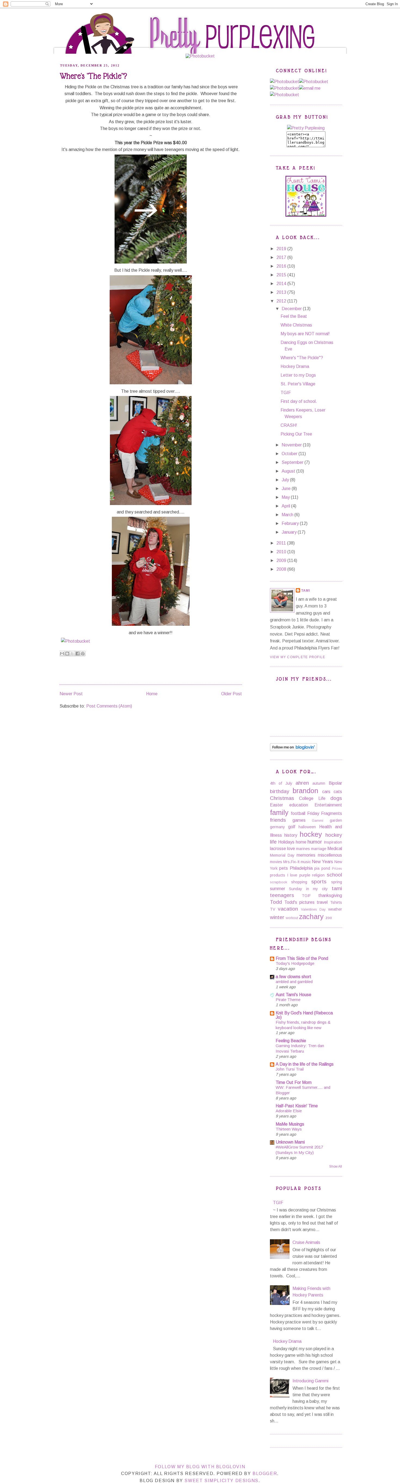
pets (283, 868)
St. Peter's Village (298, 384)
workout (292, 918)
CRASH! (289, 425)
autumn (318, 783)
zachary (311, 916)
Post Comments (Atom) (109, 706)
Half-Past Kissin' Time (297, 1106)
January (290, 532)
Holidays (286, 842)
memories (306, 855)
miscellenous (330, 855)
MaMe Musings (290, 1124)
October (290, 453)
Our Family (172, 15)
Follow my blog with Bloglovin (200, 1466)
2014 (281, 283)
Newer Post (71, 693)
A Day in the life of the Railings (305, 1064)
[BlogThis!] (67, 653)
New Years (322, 861)
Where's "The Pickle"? (302, 357)
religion (318, 875)
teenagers (282, 895)
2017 (281, 257)
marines (303, 849)
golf (291, 826)
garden (336, 820)
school (334, 875)
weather (335, 909)
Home (148, 15)
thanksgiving (330, 895)
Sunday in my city (308, 889)
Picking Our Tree (296, 434)
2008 (281, 569)
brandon (305, 790)
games (299, 820)
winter (277, 917)
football (298, 813)
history (290, 835)
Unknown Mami (290, 1142)
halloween (307, 827)
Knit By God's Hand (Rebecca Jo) (304, 1015)
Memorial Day (282, 855)
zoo (328, 917)
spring (336, 882)
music (306, 862)
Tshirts (336, 902)
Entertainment (328, 805)
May (286, 497)
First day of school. (299, 401)
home (301, 842)
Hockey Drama (295, 366)
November (292, 445)
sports (319, 881)
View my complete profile (297, 657)
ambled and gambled (294, 981)
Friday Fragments (324, 813)
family (279, 812)
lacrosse (278, 848)
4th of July (281, 783)
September (293, 462)
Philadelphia (301, 868)
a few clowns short (293, 976)
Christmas (282, 798)
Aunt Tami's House (293, 994)
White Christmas (296, 325)
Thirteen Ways (289, 1129)
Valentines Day (313, 909)
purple (304, 875)
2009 (281, 560)
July (286, 479)
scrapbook (278, 882)
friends (278, 820)
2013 (281, 292)
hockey (311, 834)
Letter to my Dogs (298, 375)
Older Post (231, 693)
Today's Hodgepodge (295, 963)
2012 (281, 301)
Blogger (265, 1473)
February (291, 523)
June (287, 488)
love (291, 848)
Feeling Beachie (291, 1040)
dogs (336, 798)
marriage (318, 849)
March (288, 514)
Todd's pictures (299, 902)
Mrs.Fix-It (291, 862)
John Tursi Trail (290, 1069)
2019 (281, 248)
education (298, 805)
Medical (334, 848)
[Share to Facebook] (77, 653)
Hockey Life (201, 15)
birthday (279, 791)
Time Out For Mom (294, 1082)
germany (277, 827)
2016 (281, 266)
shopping (299, 882)
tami (337, 888)
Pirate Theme (288, 999)
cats (338, 791)
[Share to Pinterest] (82, 653)
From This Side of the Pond (302, 958)
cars (326, 791)
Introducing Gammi (310, 1381)
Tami (305, 591)
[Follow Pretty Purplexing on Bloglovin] (293, 749)
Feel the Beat (294, 316)
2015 (281, 275)
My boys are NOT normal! (305, 333)
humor (314, 842)
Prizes (337, 868)
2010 (281, 551)
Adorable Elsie (289, 1110)
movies (276, 862)
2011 (281, 543)
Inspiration (333, 842)
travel (322, 902)
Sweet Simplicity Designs (221, 1480)
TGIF (286, 392)
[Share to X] (72, 653)
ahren (302, 783)
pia (316, 868)
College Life (312, 798)
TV (272, 909)
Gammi (317, 820)
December (292, 308)
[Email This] (62, 653)
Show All (335, 1166)
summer (277, 888)
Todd (276, 902)
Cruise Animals (306, 1242)
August (289, 471)
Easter (276, 805)
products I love (283, 875)
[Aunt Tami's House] (305, 215)
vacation (288, 909)
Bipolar (335, 783)
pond (325, 868)
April (286, 506)
